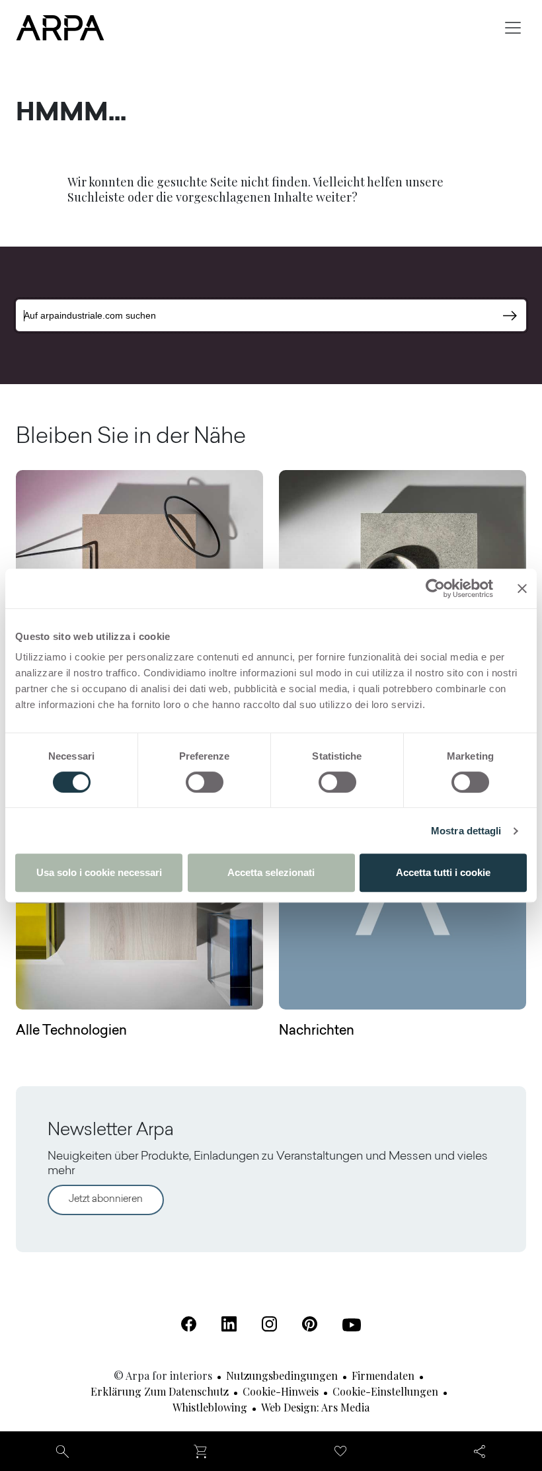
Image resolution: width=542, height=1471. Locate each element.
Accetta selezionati (271, 872)
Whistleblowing (210, 1407)
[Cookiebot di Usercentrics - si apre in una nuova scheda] (435, 588)
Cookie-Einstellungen (385, 1391)
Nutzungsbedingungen (282, 1375)
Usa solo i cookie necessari (99, 872)
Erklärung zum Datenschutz (160, 1391)
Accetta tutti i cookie (443, 872)
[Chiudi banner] (522, 588)
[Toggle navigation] (513, 28)
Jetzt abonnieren (106, 1200)
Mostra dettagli (466, 830)
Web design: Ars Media (315, 1407)
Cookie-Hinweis (281, 1391)
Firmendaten (383, 1375)
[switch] (204, 782)
